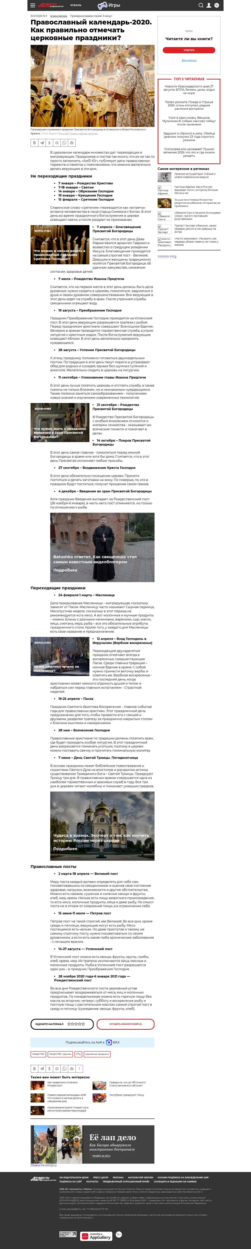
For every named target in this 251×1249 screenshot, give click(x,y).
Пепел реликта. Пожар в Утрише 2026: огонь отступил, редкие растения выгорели (189, 105)
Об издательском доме (74, 1177)
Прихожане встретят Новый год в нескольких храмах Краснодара (67, 1109)
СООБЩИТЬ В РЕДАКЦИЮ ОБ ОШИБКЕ (175, 1181)
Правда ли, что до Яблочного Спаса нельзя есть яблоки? (127, 1084)
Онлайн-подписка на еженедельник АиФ (183, 1177)
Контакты (92, 1181)
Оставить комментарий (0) (125, 1024)
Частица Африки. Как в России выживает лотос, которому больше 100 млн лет (196, 190)
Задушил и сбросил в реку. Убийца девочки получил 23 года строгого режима (189, 137)
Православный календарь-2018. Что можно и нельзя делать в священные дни (66, 1098)
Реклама (118, 1177)
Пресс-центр (100, 1177)
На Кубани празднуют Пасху (126, 1094)
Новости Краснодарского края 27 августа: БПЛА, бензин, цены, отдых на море (189, 90)
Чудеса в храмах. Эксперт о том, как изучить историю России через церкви (101, 838)
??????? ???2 (167, 257)
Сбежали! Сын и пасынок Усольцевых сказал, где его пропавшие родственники (197, 215)
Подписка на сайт (70, 1181)
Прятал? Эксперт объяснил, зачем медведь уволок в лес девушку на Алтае (195, 228)
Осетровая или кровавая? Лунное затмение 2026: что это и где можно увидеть (189, 153)
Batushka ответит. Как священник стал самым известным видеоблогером (95, 559)
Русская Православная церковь (78, 133)
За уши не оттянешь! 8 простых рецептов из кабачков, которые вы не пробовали (197, 202)
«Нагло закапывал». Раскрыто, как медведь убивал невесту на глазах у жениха (196, 241)
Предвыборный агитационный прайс (126, 1181)
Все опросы (189, 60)
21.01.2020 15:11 (39, 15)
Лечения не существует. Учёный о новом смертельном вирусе (195, 175)
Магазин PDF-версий (140, 1177)
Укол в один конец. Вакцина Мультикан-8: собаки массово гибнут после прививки (189, 121)
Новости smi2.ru (44, 1165)
